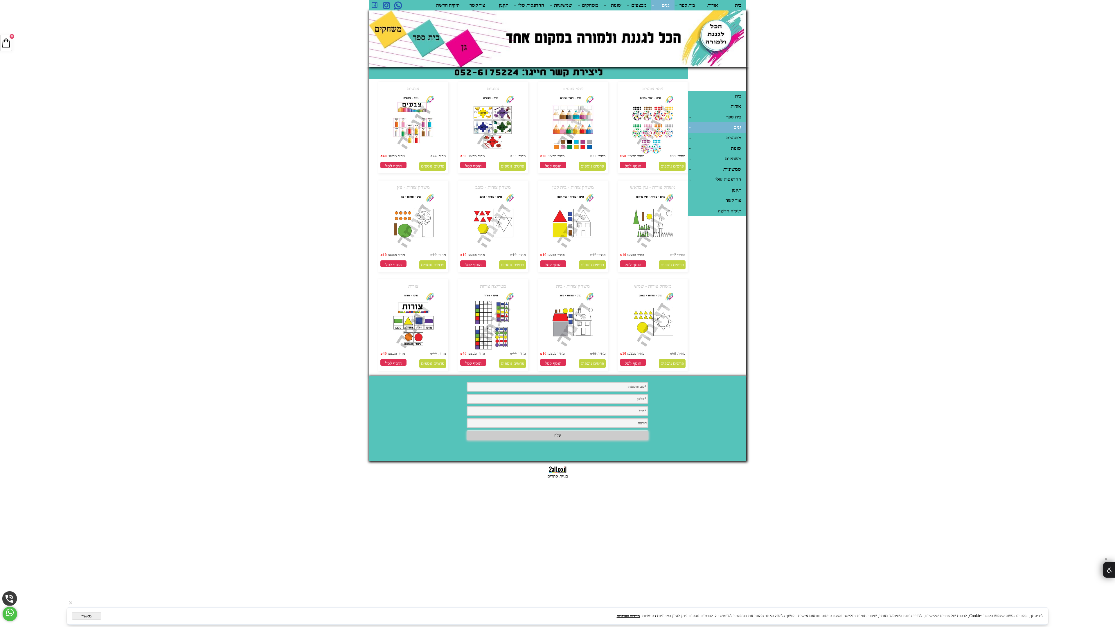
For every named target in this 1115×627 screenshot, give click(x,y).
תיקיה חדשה (448, 5)
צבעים (493, 88)
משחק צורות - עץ (413, 187)
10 (624, 255)
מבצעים (638, 5)
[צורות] (413, 350)
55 (674, 156)
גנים (666, 5)
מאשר (86, 616)
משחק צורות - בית (573, 286)
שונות (616, 5)
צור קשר (477, 5)
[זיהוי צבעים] (652, 152)
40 (385, 156)
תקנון (503, 5)
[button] (633, 165)
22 (594, 156)
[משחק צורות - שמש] (652, 350)
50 (624, 156)
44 (435, 156)
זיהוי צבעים (652, 88)
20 (544, 156)
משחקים (590, 5)
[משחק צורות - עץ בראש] (652, 251)
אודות (712, 5)
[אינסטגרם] (386, 5)
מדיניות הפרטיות (628, 616)
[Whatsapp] (398, 5)
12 (674, 255)
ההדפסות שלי (531, 5)
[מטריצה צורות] (493, 350)
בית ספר (687, 5)
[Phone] (10, 599)
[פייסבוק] (375, 5)
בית (738, 5)
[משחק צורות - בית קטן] (573, 251)
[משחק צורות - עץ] (413, 251)
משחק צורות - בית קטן (573, 187)
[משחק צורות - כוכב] (493, 251)
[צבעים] (493, 152)
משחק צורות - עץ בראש (652, 187)
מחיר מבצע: (635, 156)
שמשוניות (563, 5)
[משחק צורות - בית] (573, 350)
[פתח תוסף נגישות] (1109, 570)
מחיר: (681, 156)
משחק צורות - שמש (652, 286)
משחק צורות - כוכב (493, 187)
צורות (413, 286)
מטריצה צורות (493, 286)
